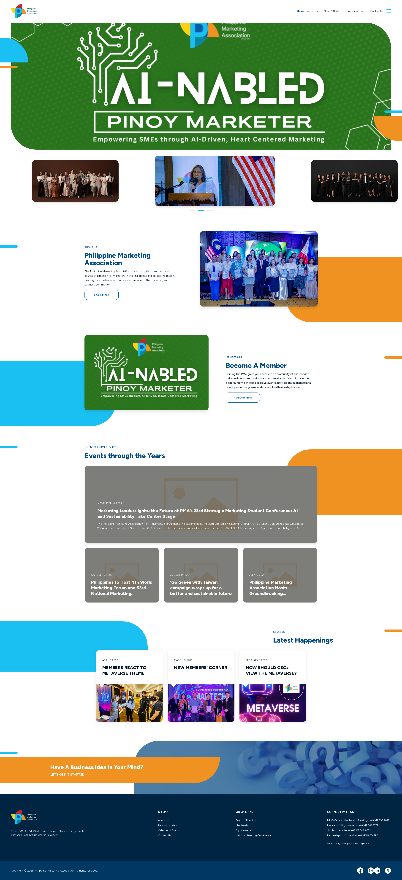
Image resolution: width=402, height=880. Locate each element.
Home (300, 11)
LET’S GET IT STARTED (67, 774)
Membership (243, 825)
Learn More (101, 295)
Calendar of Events (356, 11)
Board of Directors (246, 820)
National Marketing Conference (253, 835)
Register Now (243, 397)
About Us (312, 11)
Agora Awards (243, 830)
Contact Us (376, 11)
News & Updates (333, 11)
